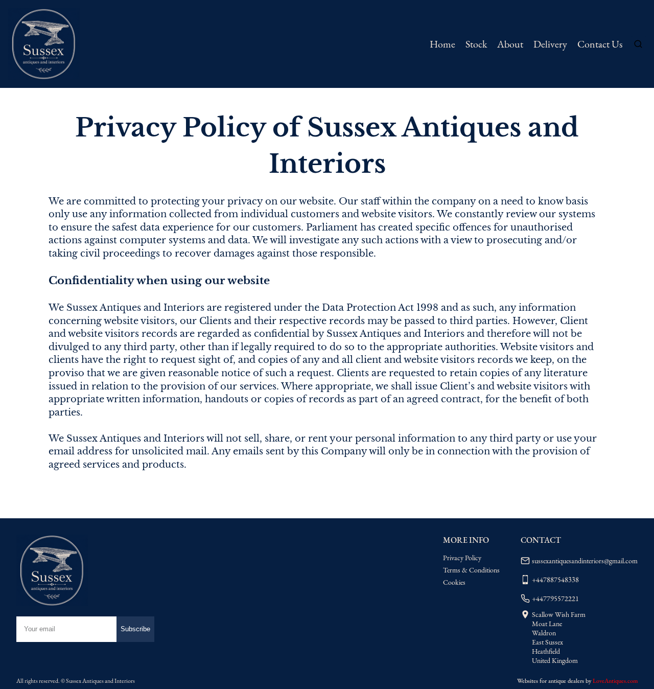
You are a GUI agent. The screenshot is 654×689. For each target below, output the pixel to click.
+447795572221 (555, 598)
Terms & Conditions (471, 570)
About (510, 44)
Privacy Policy (462, 557)
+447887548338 (555, 579)
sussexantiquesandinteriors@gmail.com (585, 560)
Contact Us (599, 44)
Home (442, 44)
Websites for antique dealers (550, 681)
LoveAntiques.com (615, 681)
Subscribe (135, 629)
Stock (476, 44)
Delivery (550, 44)
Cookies (454, 582)
